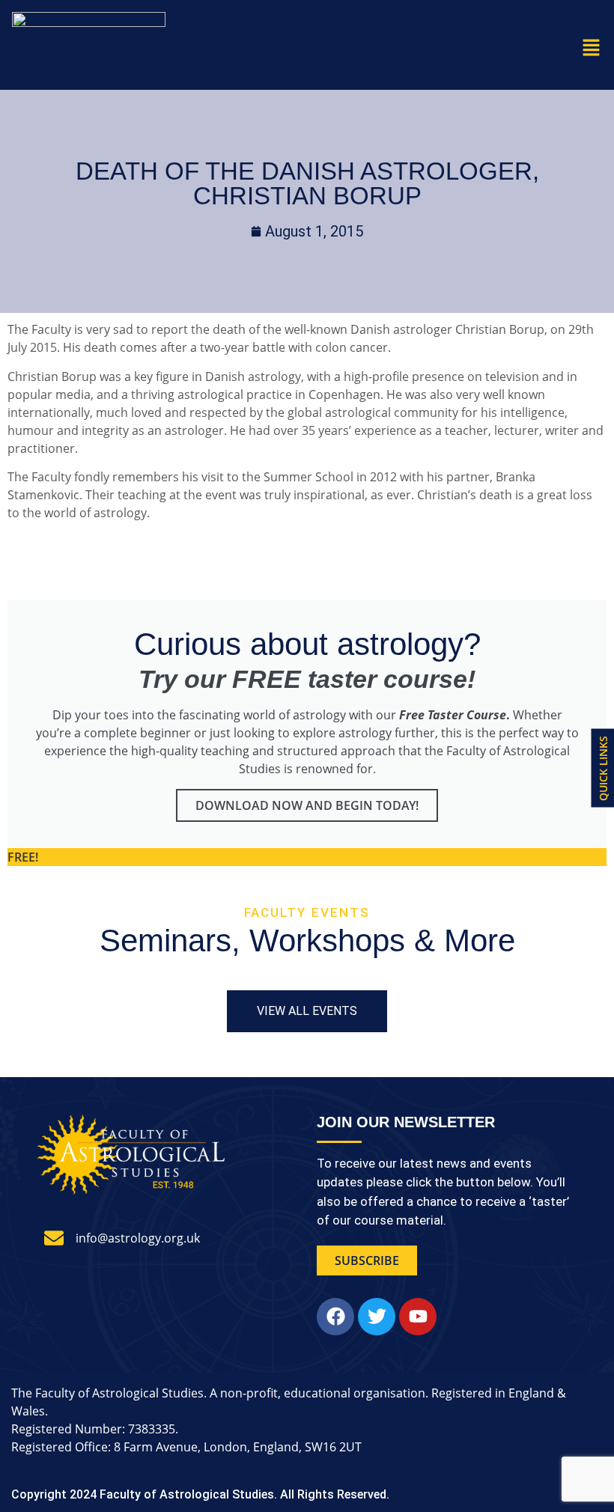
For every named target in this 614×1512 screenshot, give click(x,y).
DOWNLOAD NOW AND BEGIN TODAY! (307, 805)
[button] (592, 48)
